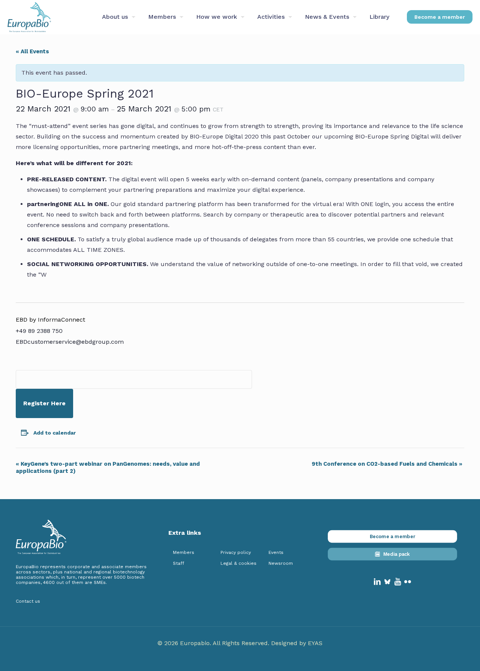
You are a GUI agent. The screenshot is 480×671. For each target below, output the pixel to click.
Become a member (439, 17)
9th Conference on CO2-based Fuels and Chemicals (387, 463)
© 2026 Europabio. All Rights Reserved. (214, 643)
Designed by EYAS (296, 643)
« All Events (32, 51)
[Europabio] (29, 17)
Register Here (44, 403)
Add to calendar (54, 433)
